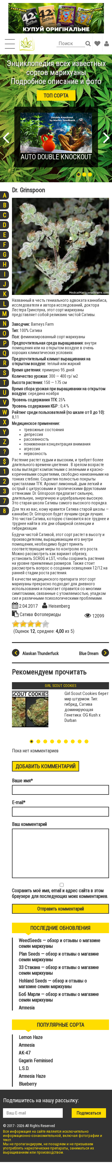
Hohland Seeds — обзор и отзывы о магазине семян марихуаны (53, 983)
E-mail (18, 802)
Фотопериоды (47, 614)
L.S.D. (24, 1068)
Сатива (27, 614)
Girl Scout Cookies (60, 686)
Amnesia (27, 1008)
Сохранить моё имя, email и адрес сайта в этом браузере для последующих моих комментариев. (60, 893)
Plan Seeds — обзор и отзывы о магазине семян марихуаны (59, 956)
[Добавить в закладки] (97, 43)
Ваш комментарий (29, 824)
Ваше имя (22, 780)
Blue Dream (89, 653)
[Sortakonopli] (26, 44)
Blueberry (28, 1084)
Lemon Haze (31, 1037)
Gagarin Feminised (36, 1060)
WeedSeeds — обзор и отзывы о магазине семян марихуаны (59, 943)
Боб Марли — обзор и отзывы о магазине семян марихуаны (59, 997)
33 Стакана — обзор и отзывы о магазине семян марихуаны (59, 970)
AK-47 (24, 1053)
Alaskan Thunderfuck (40, 653)
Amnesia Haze (32, 1076)
